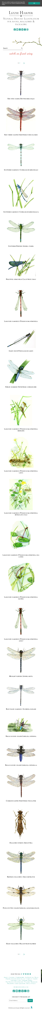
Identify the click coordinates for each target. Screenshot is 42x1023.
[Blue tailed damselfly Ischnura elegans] (21, 695)
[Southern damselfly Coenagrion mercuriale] (21, 155)
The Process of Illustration (14, 982)
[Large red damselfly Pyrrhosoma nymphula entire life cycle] (21, 494)
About (6, 977)
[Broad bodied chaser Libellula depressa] (21, 725)
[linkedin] (20, 29)
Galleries (12, 977)
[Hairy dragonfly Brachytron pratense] (21, 928)
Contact (29, 979)
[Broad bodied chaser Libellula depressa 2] (21, 753)
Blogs (36, 977)
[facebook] (15, 29)
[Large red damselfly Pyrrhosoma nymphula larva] (21, 452)
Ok (34, 3)
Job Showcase (29, 977)
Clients (35, 979)
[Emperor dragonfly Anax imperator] (21, 862)
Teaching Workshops (30, 982)
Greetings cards (16, 980)
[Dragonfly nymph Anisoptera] (21, 824)
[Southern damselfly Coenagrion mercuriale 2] (21, 193)
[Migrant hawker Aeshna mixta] (21, 660)
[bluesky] (22, 29)
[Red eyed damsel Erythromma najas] (21, 83)
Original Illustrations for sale (15, 979)
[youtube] (17, 29)
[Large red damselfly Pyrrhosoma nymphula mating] (21, 578)
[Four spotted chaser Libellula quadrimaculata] (21, 895)
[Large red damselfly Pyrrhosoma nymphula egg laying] (21, 536)
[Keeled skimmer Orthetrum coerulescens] (21, 371)
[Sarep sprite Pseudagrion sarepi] (21, 338)
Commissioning (20, 977)
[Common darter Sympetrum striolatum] (21, 785)
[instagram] (27, 29)
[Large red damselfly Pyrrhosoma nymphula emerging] (21, 410)
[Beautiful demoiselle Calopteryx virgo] (21, 265)
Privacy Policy (31, 983)
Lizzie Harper (21, 12)
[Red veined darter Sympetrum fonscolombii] (21, 119)
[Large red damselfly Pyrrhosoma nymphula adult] (21, 620)
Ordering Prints (27, 980)
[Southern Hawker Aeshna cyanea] (21, 231)
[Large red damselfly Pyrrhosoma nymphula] (21, 302)
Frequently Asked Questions (16, 983)
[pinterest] (25, 29)
